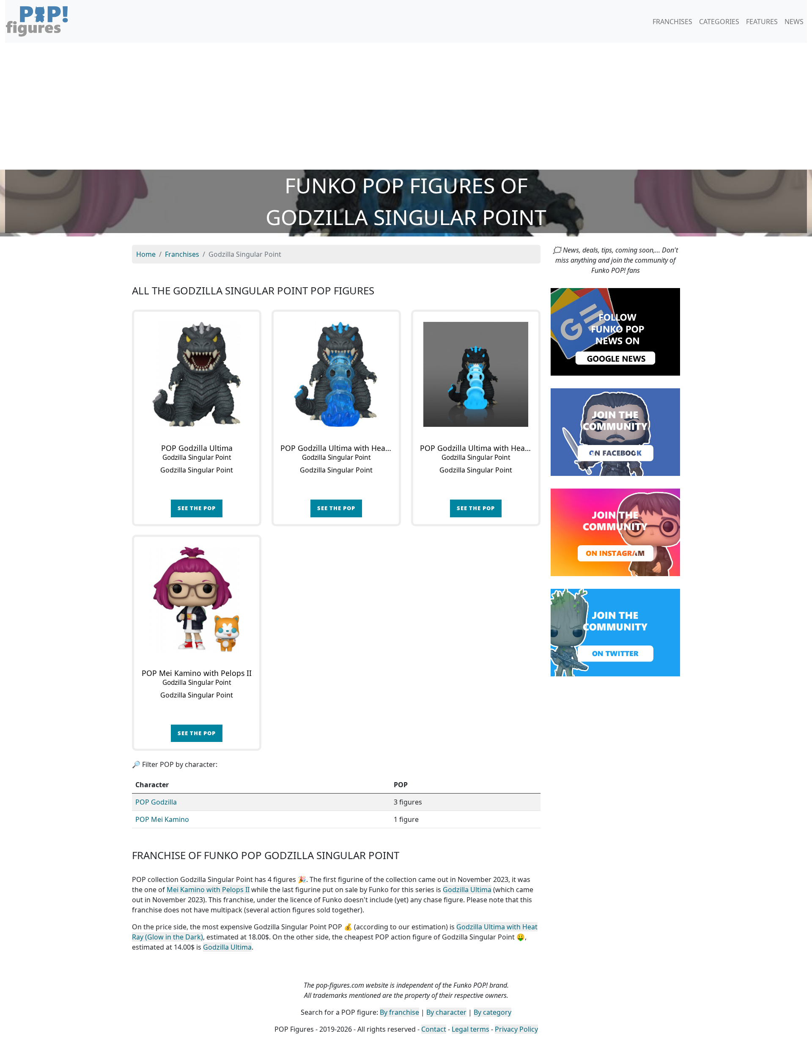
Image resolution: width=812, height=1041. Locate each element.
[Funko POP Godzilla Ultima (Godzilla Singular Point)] (196, 374)
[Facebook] (615, 431)
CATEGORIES (719, 21)
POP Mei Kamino (162, 819)
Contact (433, 1029)
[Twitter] (615, 632)
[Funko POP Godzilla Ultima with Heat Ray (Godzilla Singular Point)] (336, 374)
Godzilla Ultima (467, 889)
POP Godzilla (156, 802)
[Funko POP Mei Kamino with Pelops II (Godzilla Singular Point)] (196, 599)
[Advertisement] (406, 106)
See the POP (197, 508)
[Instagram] (615, 531)
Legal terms (470, 1029)
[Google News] (615, 331)
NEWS (794, 21)
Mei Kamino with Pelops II (208, 889)
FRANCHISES (672, 21)
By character (446, 1012)
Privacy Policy (516, 1029)
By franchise (399, 1012)
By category (492, 1012)
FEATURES (762, 21)
